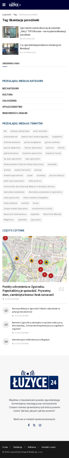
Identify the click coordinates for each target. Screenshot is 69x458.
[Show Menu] (3, 5)
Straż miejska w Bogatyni (35, 198)
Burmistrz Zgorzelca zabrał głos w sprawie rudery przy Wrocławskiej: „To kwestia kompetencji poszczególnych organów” (37, 325)
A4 (5, 131)
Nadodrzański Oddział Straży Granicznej (24, 164)
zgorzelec (36, 220)
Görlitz (61, 148)
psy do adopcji (56, 175)
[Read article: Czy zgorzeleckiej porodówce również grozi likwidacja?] (10, 49)
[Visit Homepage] (15, 5)
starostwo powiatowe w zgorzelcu (45, 192)
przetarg (41, 175)
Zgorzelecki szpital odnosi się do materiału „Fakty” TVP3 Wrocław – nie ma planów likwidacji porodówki (43, 31)
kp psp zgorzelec (13, 159)
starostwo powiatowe (14, 192)
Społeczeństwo (12, 107)
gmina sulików (52, 142)
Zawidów (22, 220)
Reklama (32, 447)
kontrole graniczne (32, 153)
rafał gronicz (35, 181)
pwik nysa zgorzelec (14, 181)
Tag (15, 15)
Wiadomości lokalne (14, 113)
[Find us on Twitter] (34, 425)
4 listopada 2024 (29, 52)
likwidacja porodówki (28, 15)
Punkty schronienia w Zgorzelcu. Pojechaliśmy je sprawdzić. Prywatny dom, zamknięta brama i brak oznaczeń (28, 291)
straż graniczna (11, 198)
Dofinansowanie (12, 142)
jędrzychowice (11, 153)
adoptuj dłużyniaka (20, 131)
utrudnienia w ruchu (42, 209)
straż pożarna (10, 203)
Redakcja (17, 447)
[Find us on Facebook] (29, 425)
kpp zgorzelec (33, 159)
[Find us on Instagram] (40, 425)
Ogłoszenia (9, 100)
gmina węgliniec (12, 148)
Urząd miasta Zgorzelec (16, 209)
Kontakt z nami (49, 447)
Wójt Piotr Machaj (52, 214)
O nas (5, 447)
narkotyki (52, 164)
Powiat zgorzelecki (13, 175)
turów (36, 203)
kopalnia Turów (53, 153)
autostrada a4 (10, 137)
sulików (25, 203)
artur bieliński (40, 131)
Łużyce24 (6, 15)
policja (37, 170)
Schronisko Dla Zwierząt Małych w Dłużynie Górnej (29, 187)
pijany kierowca (22, 170)
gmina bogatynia (32, 142)
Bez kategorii (10, 88)
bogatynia (57, 137)
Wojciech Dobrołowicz (15, 214)
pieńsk (7, 170)
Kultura (7, 94)
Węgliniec (9, 220)
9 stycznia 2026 (28, 39)
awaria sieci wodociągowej (35, 137)
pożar (30, 175)
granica (50, 148)
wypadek (35, 214)
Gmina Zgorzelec (33, 148)
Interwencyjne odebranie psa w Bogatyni (30, 339)
